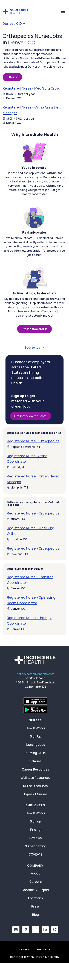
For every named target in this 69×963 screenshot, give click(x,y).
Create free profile (34, 329)
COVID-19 (35, 854)
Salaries (35, 761)
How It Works (35, 728)
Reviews (35, 838)
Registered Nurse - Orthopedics (33, 441)
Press (35, 906)
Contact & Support (35, 890)
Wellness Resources (35, 777)
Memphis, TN (19, 487)
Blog (35, 914)
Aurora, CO (17, 519)
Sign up (35, 821)
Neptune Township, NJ (25, 447)
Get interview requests (30, 416)
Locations (35, 898)
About (35, 873)
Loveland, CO (19, 554)
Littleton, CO (18, 539)
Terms (24, 949)
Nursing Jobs (35, 744)
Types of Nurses (35, 794)
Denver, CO (13, 98)
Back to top (32, 347)
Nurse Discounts (35, 786)
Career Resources (35, 769)
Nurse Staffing (35, 846)
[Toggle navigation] (62, 11)
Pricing (35, 829)
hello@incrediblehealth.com (35, 674)
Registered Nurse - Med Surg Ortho (31, 88)
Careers (35, 881)
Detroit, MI (17, 467)
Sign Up (35, 736)
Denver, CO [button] (12, 23)
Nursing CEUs (35, 753)
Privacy (44, 949)
